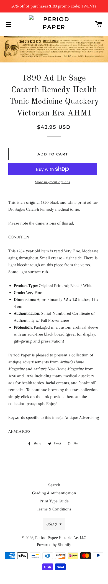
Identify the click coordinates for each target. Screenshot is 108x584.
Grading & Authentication (54, 492)
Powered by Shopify (54, 544)
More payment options (52, 182)
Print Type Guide (54, 501)
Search (54, 484)
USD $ (51, 524)
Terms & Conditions (54, 509)
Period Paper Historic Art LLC (60, 537)
